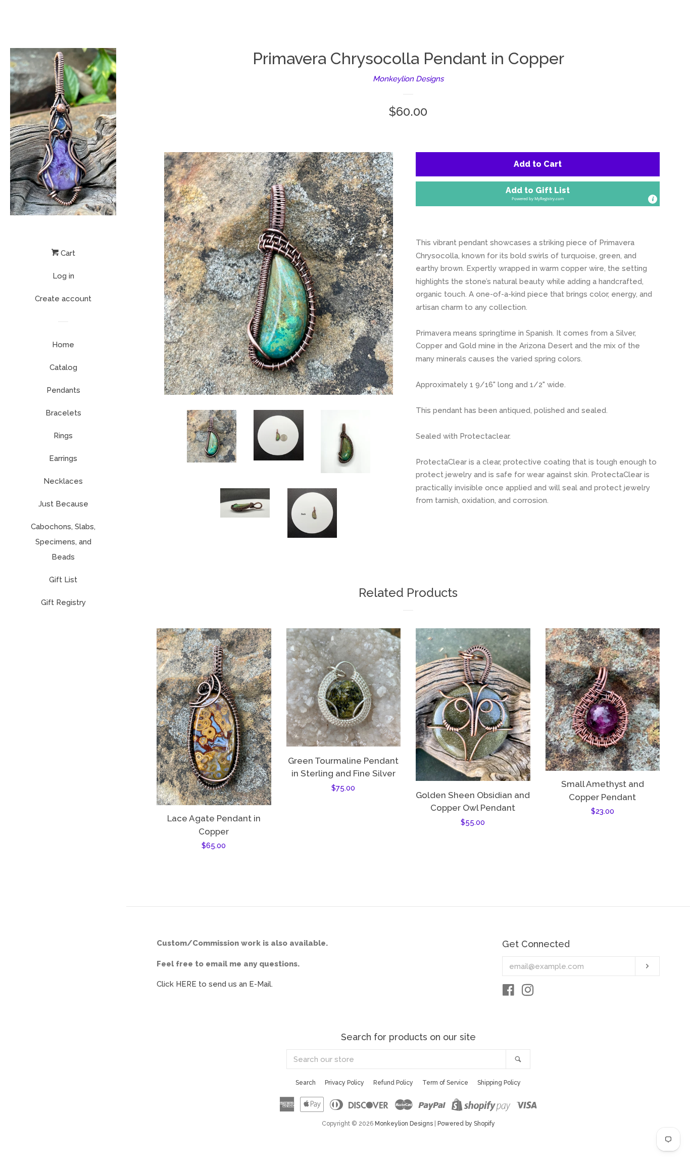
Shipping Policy (499, 1082)
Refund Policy (393, 1082)
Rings (63, 435)
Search (305, 1082)
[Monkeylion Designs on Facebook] (508, 992)
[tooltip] (652, 199)
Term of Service (445, 1082)
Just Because (63, 503)
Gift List (63, 579)
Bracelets (63, 412)
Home (63, 344)
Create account (63, 298)
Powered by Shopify (466, 1123)
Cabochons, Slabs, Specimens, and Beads (63, 542)
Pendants (63, 390)
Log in (63, 276)
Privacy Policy (344, 1082)
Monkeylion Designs (408, 78)
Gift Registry (63, 602)
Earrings (63, 458)
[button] (538, 193)
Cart (67, 253)
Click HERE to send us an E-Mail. (215, 984)
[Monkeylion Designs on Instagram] (528, 992)
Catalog (63, 367)
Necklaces (63, 481)
